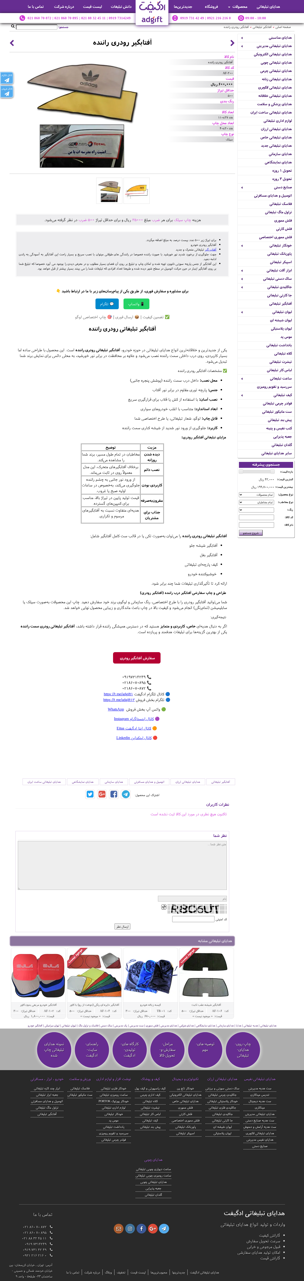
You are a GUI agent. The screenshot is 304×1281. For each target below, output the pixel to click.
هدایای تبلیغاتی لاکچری (275, 87)
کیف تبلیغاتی (283, 394)
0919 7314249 (120, 18)
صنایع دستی (283, 187)
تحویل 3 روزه (282, 178)
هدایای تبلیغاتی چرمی (276, 70)
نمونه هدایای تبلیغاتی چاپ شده (54, 1049)
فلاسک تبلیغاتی (281, 203)
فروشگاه (211, 6)
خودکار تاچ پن (185, 1088)
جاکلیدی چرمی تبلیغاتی (222, 1094)
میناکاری (260, 1107)
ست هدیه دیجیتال (260, 1101)
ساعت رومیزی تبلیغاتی (114, 1094)
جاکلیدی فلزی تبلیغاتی (222, 1107)
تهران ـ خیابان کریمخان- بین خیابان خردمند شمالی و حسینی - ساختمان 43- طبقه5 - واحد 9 (30, 1270)
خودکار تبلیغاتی (281, 245)
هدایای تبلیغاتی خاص (276, 137)
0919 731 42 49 (192, 18)
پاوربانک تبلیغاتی (279, 253)
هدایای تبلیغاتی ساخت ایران (271, 112)
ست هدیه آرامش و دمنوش (259, 1126)
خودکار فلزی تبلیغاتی (113, 1088)
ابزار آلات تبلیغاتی (279, 270)
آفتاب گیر (210, 249)
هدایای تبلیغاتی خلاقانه (275, 95)
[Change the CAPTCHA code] (163, 907)
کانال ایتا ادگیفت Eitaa (134, 728)
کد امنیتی (221, 919)
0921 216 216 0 (219, 18)
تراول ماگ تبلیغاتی (278, 211)
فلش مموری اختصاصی (275, 236)
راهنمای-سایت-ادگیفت (91, 1049)
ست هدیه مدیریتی (259, 1088)
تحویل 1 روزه (282, 170)
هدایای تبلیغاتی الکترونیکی (273, 54)
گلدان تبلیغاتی (282, 444)
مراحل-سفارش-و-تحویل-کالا (167, 1049)
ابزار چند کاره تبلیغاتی (47, 1088)
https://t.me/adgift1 (118, 694)
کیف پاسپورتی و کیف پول (150, 1088)
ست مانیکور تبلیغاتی (277, 411)
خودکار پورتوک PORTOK (114, 1101)
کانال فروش (6, 88)
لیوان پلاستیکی (281, 328)
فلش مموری (283, 220)
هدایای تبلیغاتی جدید (276, 145)
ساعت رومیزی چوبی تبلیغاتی (153, 1175)
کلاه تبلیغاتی (283, 353)
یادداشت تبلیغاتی (279, 344)
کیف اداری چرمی (150, 1094)
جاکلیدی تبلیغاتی (279, 286)
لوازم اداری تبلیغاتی (278, 120)
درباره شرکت (64, 6)
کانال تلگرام (7, 75)
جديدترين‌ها (183, 6)
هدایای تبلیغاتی (268, 6)
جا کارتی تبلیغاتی (279, 295)
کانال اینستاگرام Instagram (134, 718)
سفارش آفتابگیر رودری (137, 658)
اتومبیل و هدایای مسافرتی (273, 195)
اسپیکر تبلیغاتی (281, 261)
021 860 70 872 (39, 18)
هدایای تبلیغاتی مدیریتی (274, 45)
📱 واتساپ (136, 303)
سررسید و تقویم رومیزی (274, 386)
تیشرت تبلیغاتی (281, 361)
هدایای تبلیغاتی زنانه (277, 78)
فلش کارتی (284, 228)
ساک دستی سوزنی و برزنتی (222, 1088)
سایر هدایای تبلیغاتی (276, 453)
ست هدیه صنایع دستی (260, 1120)
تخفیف (121, 1272)
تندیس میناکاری (259, 1094)
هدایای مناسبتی (280, 37)
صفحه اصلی (283, 27)
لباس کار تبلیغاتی (279, 369)
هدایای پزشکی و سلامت (274, 103)
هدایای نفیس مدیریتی (260, 1139)
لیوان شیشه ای (281, 320)
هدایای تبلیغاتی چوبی (276, 62)
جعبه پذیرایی (282, 436)
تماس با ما (36, 6)
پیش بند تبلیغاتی (280, 419)
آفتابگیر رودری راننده (236, 27)
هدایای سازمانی (280, 153)
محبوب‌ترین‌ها (159, 1272)
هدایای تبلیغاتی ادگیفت (204, 1272)
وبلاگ (108, 1272)
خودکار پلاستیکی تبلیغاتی (222, 1101)
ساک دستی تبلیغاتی (277, 278)
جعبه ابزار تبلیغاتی (47, 1094)
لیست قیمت (92, 6)
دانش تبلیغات (121, 6)
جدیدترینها (178, 1272)
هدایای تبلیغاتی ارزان (276, 128)
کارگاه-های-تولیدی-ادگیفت (129, 1049)
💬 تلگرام (107, 303)
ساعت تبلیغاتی (281, 378)
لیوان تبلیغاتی (282, 311)
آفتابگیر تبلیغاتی (262, 27)
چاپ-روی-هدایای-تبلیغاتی (243, 1049)
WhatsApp (116, 709)
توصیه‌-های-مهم (205, 1046)
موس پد (286, 336)
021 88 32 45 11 (93, 18)
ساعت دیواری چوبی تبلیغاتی (153, 1169)
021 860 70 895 (66, 18)
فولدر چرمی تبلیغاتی (277, 403)
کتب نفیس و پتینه (279, 428)
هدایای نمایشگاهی (278, 162)
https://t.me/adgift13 (119, 699)
